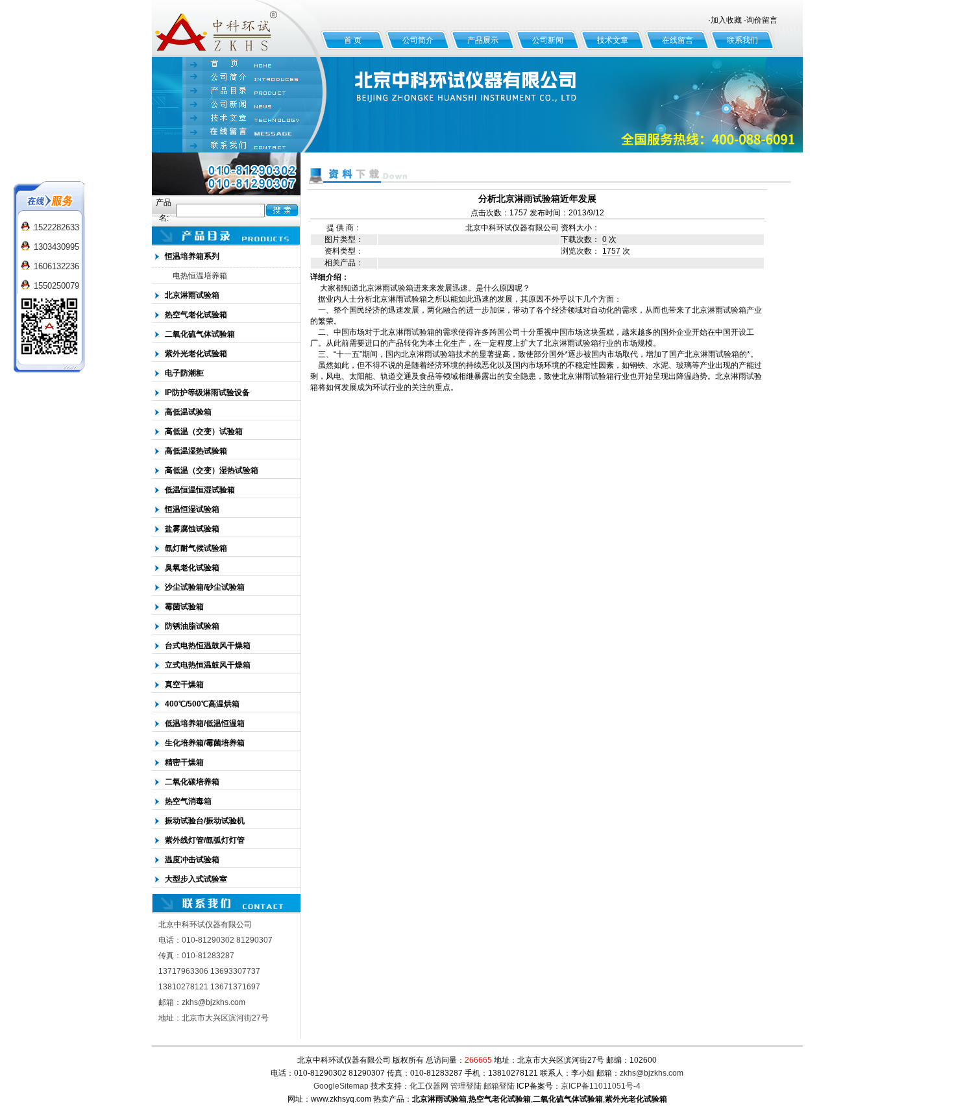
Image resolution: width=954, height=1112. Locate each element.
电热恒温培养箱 (200, 275)
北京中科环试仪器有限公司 (236, 28)
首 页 (352, 40)
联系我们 (742, 40)
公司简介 (418, 40)
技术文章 (612, 40)
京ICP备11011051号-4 (601, 1086)
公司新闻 (547, 40)
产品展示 (482, 40)
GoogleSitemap (341, 1086)
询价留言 (761, 20)
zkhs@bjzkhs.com (651, 1073)
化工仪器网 (429, 1086)
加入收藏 (726, 20)
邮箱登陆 (499, 1086)
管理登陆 (466, 1086)
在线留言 (677, 40)
